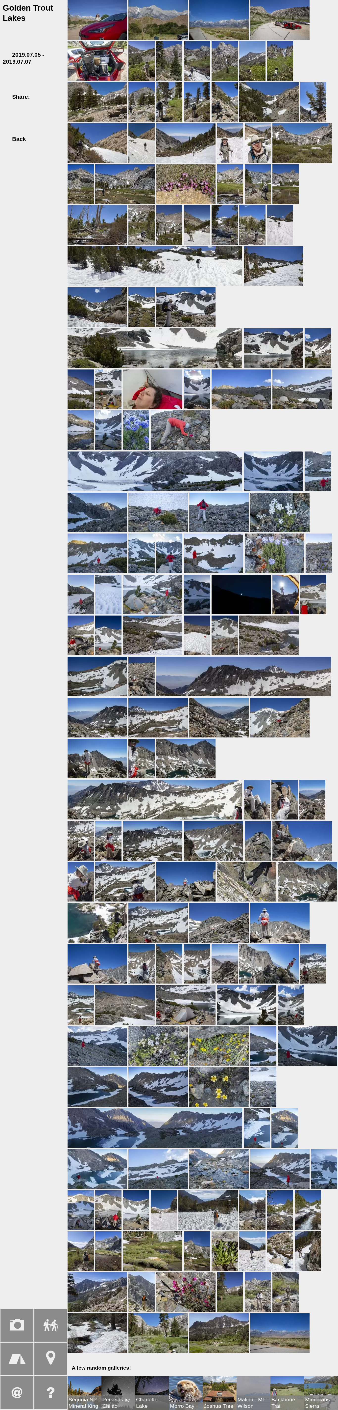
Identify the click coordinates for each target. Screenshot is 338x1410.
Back (18, 139)
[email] (57, 97)
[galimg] (97, 19)
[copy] (7, 104)
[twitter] (47, 97)
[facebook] (38, 97)
